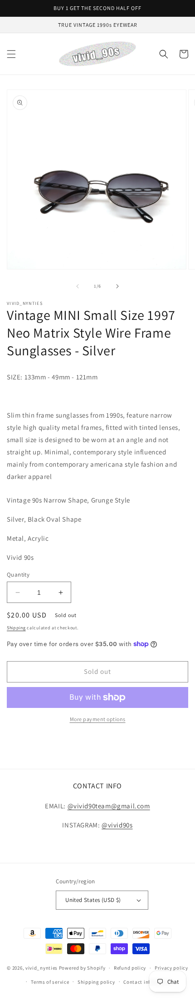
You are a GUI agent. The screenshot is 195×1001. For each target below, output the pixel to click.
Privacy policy (171, 968)
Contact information (147, 982)
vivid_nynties (41, 968)
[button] (11, 54)
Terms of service (50, 982)
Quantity (18, 574)
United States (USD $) (93, 900)
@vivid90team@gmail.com (109, 806)
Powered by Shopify (82, 968)
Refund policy (130, 968)
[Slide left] (78, 286)
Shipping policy (96, 982)
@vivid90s (117, 825)
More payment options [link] (98, 719)
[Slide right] (117, 286)
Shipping (16, 628)
